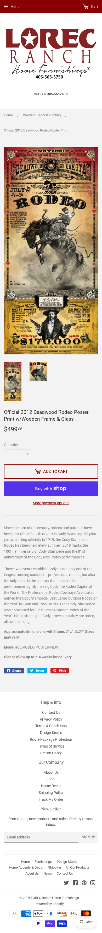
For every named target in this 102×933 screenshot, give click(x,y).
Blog (51, 779)
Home (8, 115)
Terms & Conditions (51, 726)
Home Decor (51, 786)
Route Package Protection (51, 739)
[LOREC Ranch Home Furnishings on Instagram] (92, 883)
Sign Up (88, 837)
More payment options (51, 503)
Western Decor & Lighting (42, 115)
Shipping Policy (51, 793)
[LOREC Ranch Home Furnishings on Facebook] (75, 883)
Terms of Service (51, 746)
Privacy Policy (51, 719)
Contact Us (51, 712)
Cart (94, 6)
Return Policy (51, 753)
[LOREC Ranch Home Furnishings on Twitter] (66, 883)
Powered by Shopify (49, 904)
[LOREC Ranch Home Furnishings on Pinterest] (84, 883)
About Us (51, 772)
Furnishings (43, 862)
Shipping (54, 867)
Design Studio (51, 733)
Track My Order (51, 799)
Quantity (11, 445)
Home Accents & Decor (26, 867)
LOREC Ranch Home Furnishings (55, 898)
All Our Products (77, 867)
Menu (15, 6)
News (47, 873)
